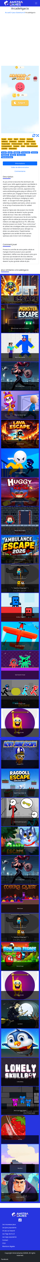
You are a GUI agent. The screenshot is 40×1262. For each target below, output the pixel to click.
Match (16, 139)
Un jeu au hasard (8, 1231)
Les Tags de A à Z (8, 1234)
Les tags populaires (9, 1237)
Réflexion (4, 141)
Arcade (4, 139)
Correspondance (6, 146)
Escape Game (6, 144)
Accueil (8, 12)
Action (10, 139)
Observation (12, 148)
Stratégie (16, 146)
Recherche (21, 141)
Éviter (23, 146)
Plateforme (13, 141)
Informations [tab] (20, 163)
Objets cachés (31, 141)
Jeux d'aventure (18, 12)
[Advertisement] (20, 41)
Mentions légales (8, 1246)
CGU (4, 1243)
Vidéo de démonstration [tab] (20, 167)
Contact (5, 1240)
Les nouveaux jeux (9, 1224)
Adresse (26, 144)
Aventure (29, 139)
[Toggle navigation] (36, 3)
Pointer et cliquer (17, 144)
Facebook (4, 1259)
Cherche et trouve (32, 146)
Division (22, 139)
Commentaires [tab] (20, 171)
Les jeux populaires (9, 1227)
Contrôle (4, 148)
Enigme (33, 144)
